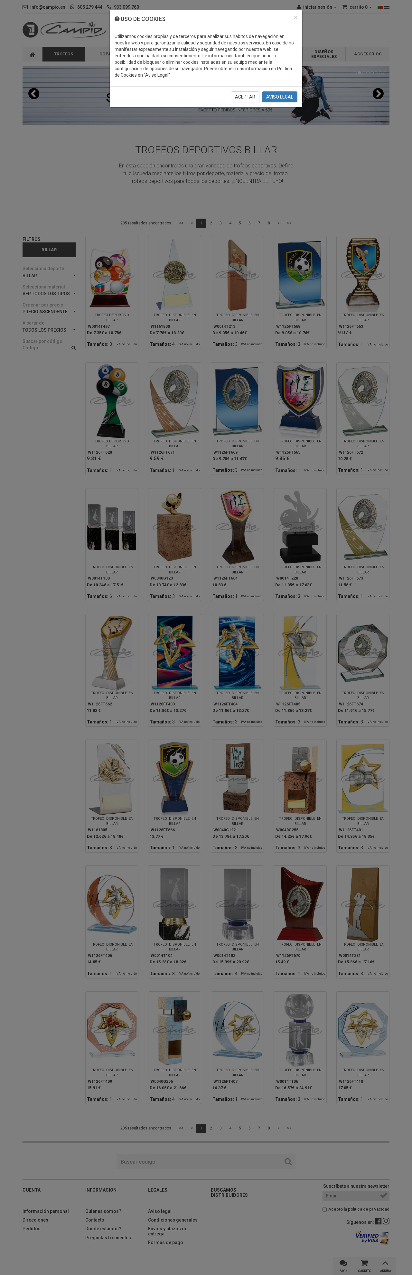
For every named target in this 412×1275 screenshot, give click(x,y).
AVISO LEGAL (279, 96)
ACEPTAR (245, 96)
